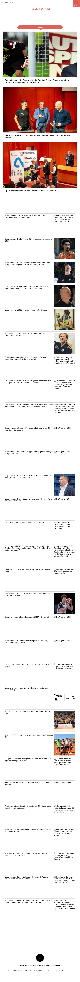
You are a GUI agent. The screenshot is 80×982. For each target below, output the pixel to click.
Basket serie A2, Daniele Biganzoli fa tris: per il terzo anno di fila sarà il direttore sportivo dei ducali (28, 476)
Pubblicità (28, 966)
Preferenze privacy (67, 970)
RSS (62, 966)
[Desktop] (49, 9)
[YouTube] (36, 9)
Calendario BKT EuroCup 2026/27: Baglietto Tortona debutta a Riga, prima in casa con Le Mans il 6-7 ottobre (28, 382)
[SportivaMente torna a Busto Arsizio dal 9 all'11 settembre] (41, 189)
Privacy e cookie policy (54, 970)
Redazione (20, 966)
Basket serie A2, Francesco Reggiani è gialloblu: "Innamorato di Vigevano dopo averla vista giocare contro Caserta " (28, 901)
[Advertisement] (40, 16)
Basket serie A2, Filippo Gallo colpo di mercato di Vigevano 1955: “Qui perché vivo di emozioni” (27, 878)
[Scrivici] (42, 9)
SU (40, 958)
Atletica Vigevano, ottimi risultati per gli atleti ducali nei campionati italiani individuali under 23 (25, 216)
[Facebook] (30, 9)
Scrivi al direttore (53, 966)
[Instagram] (33, 9)
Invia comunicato (39, 966)
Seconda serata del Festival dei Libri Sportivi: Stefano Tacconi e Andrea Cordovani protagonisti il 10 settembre (37, 81)
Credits (46, 970)
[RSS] (39, 9)
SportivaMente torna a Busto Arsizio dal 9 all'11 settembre (30, 191)
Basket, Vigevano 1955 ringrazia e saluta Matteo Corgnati (26, 310)
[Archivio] (45, 9)
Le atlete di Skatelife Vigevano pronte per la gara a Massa (26, 522)
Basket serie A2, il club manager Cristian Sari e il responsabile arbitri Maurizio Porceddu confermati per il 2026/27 (28, 287)
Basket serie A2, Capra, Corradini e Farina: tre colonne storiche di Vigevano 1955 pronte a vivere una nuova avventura (28, 264)
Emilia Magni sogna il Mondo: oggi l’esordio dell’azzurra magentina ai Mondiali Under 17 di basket (25, 358)
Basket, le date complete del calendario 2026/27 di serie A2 (27, 617)
